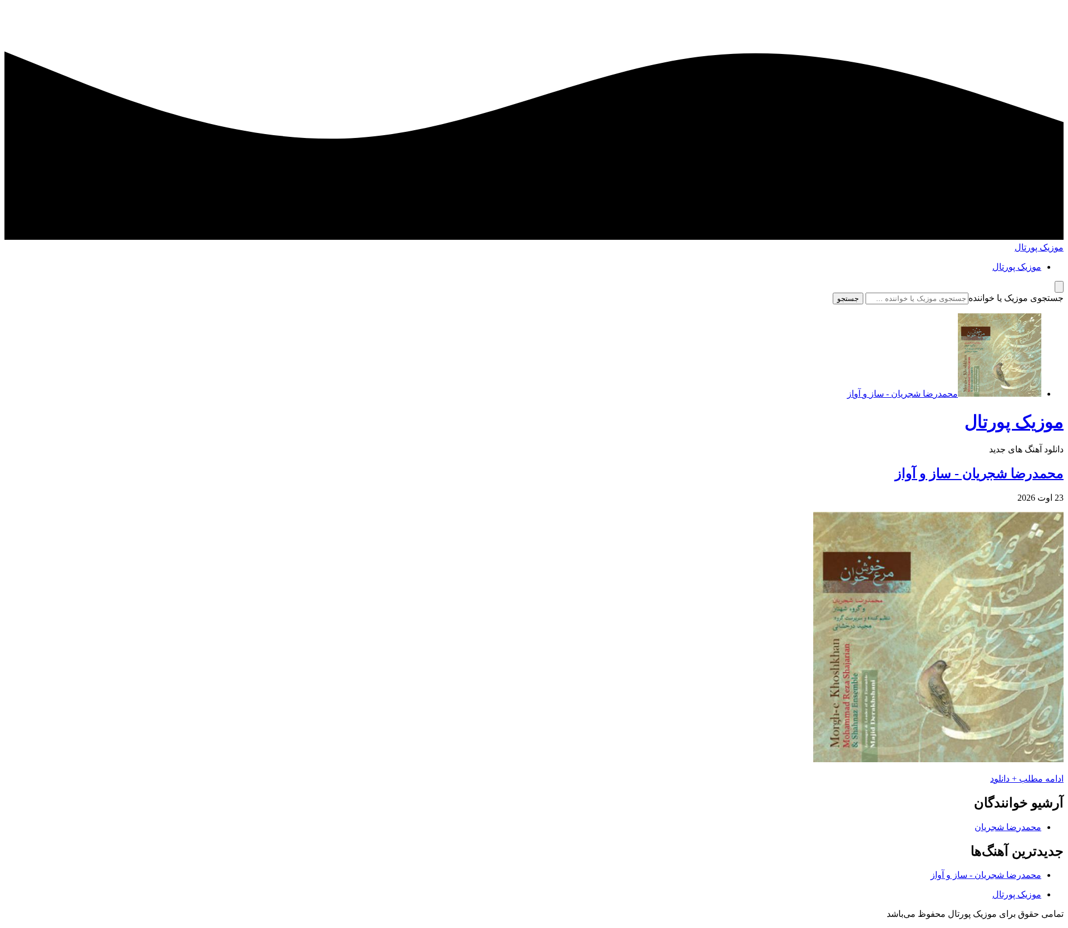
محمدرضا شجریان (1008, 827)
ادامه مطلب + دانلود (1027, 778)
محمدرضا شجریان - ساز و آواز (979, 473)
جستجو (848, 298)
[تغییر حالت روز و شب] (1059, 287)
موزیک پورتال (1039, 247)
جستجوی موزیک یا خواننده (1016, 298)
